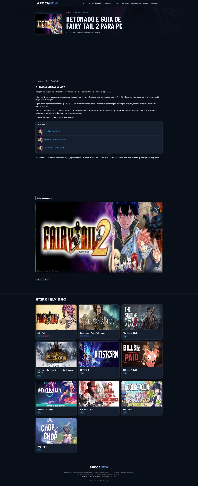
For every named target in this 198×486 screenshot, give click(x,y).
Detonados (96, 3)
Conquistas (136, 3)
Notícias (125, 3)
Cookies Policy (94, 481)
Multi (47, 81)
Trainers (107, 3)
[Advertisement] (99, 55)
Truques (86, 3)
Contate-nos (104, 481)
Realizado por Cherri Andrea (91, 476)
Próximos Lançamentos (153, 3)
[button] (99, 237)
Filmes (116, 3)
